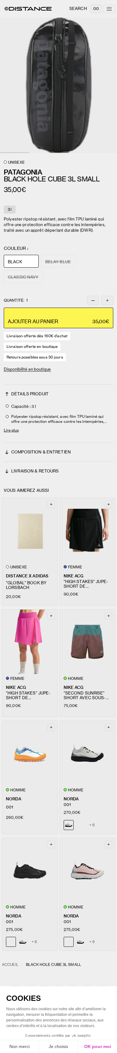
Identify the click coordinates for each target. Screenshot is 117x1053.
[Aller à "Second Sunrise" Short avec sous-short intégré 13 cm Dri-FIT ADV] (87, 642)
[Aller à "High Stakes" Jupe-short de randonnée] (87, 530)
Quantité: (16, 300)
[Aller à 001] (29, 753)
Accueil (10, 964)
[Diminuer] (93, 300)
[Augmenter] (107, 300)
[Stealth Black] (80, 825)
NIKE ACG (74, 576)
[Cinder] (23, 942)
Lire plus (11, 430)
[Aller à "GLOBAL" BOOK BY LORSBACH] (29, 530)
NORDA (13, 799)
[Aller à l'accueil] (28, 9)
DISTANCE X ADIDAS (27, 576)
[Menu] (109, 9)
